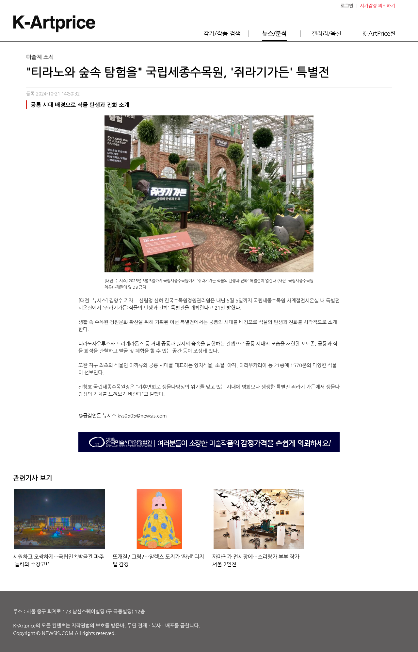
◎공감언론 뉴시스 (97, 415)
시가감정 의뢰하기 (377, 5)
